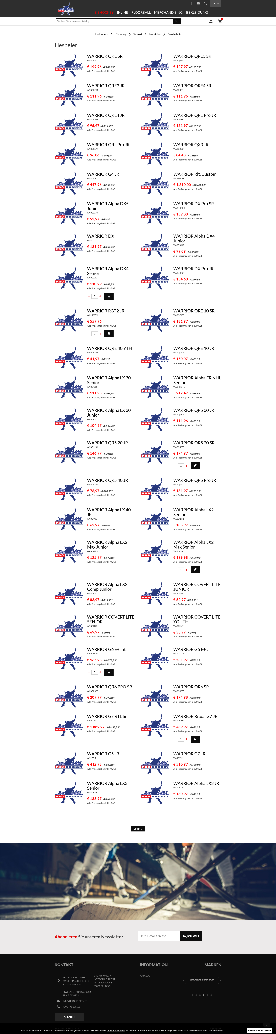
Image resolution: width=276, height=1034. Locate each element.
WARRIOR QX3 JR (190, 144)
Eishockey (104, 12)
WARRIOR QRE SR (105, 56)
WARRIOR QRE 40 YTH (109, 348)
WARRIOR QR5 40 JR (107, 480)
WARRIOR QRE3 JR (106, 85)
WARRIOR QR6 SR (191, 686)
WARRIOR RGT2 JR (105, 310)
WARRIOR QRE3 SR (192, 56)
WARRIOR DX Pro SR (193, 203)
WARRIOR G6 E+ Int (106, 649)
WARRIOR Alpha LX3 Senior (107, 786)
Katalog (145, 975)
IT (218, 3)
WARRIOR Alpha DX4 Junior (194, 238)
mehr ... (138, 829)
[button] (192, 995)
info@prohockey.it (75, 1001)
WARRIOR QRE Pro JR (194, 115)
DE (213, 3)
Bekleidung (197, 12)
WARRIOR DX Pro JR (193, 268)
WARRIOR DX (100, 236)
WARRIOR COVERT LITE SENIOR (110, 619)
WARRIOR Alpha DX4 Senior (108, 271)
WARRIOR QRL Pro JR (108, 144)
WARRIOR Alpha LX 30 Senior (109, 380)
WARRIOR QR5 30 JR (193, 410)
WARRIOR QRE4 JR (106, 115)
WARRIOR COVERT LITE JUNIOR (197, 587)
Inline (122, 12)
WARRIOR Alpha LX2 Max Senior (193, 544)
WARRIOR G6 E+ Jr (191, 649)
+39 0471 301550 (71, 1006)
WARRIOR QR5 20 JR (107, 442)
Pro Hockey (101, 34)
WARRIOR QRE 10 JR (193, 348)
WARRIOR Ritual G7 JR (195, 716)
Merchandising (168, 12)
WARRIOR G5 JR (103, 753)
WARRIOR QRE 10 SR (194, 310)
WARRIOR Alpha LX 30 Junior (109, 412)
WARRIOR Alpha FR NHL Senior (197, 380)
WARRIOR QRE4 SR (192, 85)
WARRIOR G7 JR (189, 753)
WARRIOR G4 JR (103, 174)
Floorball (141, 12)
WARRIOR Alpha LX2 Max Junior (107, 544)
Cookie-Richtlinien (116, 1030)
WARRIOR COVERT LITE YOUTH (197, 619)
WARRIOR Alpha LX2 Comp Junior (107, 587)
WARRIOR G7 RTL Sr (107, 716)
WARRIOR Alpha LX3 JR (196, 783)
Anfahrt (69, 1016)
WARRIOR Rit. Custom (194, 174)
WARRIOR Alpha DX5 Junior (108, 206)
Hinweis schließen (259, 1030)
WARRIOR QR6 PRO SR (109, 686)
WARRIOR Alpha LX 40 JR (109, 512)
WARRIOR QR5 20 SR (194, 442)
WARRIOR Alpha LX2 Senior (193, 512)
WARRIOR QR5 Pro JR (194, 480)
